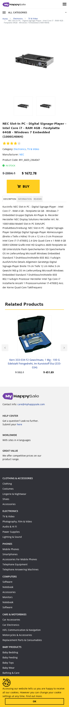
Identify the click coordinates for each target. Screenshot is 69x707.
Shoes (6, 499)
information (25, 199)
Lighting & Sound (12, 536)
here (19, 424)
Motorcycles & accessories (17, 635)
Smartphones (10, 554)
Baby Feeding (10, 657)
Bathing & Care (11, 672)
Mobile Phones (11, 549)
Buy (26, 186)
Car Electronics (11, 624)
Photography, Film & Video (17, 521)
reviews (38, 199)
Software (7, 581)
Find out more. (34, 696)
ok (34, 701)
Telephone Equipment (15, 564)
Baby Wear (9, 667)
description (9, 199)
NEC (21, 154)
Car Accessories (11, 619)
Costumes (8, 488)
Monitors (8, 597)
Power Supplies (11, 531)
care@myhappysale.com (31, 404)
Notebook (8, 587)
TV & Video (33, 149)
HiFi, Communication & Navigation (22, 630)
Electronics (20, 149)
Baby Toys (8, 662)
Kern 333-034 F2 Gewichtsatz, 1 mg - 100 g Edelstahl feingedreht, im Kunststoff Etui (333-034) (34, 363)
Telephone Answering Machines (21, 569)
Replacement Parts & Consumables (22, 640)
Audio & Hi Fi (10, 526)
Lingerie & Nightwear (14, 494)
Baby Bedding (10, 652)
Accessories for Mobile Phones (20, 559)
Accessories (9, 504)
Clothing (7, 483)
